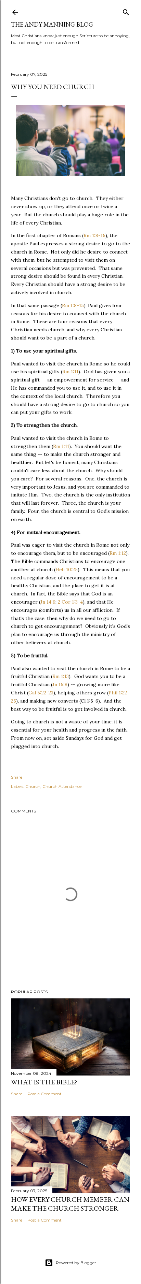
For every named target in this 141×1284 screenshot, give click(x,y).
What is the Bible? (44, 1082)
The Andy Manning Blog (52, 24)
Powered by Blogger (76, 1262)
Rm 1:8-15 (94, 235)
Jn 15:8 (59, 684)
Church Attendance (61, 786)
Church (32, 786)
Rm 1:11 (70, 372)
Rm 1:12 (118, 553)
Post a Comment (44, 1093)
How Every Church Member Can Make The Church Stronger (70, 1204)
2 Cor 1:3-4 (70, 602)
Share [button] (16, 777)
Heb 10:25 (66, 569)
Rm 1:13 (60, 676)
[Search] (126, 10)
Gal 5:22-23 (40, 693)
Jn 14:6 (47, 602)
